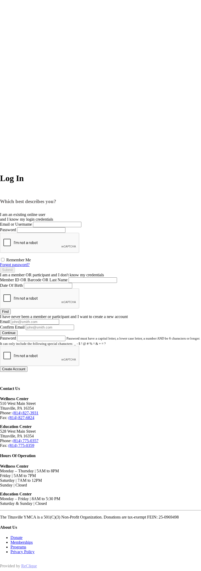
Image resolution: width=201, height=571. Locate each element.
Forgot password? (15, 264)
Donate (16, 537)
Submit (7, 270)
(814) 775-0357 (25, 440)
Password (8, 230)
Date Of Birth (11, 285)
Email (5, 321)
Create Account (13, 369)
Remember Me (18, 260)
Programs (18, 547)
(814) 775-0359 (21, 445)
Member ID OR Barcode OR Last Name (34, 280)
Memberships (21, 542)
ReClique (29, 566)
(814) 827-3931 (25, 413)
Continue (8, 333)
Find (5, 312)
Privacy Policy (22, 551)
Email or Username (16, 224)
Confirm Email (12, 327)
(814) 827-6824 (21, 417)
